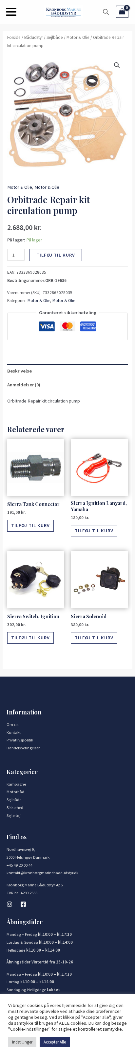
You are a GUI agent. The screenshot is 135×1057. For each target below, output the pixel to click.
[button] (11, 12)
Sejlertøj (14, 815)
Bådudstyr (33, 37)
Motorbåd (15, 791)
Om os (12, 724)
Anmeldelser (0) (23, 385)
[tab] (67, 371)
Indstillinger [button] (22, 1042)
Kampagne (16, 784)
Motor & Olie (78, 37)
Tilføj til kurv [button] (30, 525)
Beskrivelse (19, 371)
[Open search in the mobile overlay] (106, 12)
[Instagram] (9, 904)
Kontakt (14, 732)
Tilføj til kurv (55, 255)
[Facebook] (23, 904)
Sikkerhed (15, 807)
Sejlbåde (55, 37)
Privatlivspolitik (20, 739)
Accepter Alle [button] (55, 1042)
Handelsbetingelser (23, 747)
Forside (14, 37)
